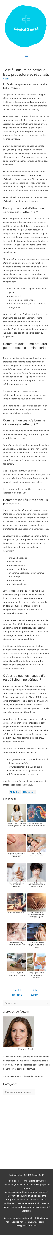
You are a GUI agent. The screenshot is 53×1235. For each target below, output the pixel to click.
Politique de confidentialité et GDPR (26, 1181)
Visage (6, 78)
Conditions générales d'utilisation (19, 1184)
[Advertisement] (26, 1132)
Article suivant (36, 991)
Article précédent (17, 991)
